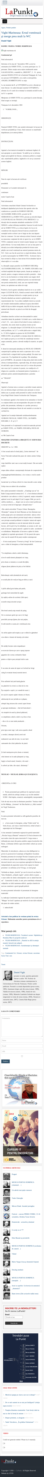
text (11, 956)
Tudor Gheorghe (17, 1198)
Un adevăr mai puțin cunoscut (22, 1190)
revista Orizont (28, 953)
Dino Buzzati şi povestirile (20, 1238)
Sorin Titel (5, 956)
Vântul (14, 1254)
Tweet (3, 964)
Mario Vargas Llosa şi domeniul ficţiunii (25, 1262)
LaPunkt (19, 1470)
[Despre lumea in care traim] (22, 12)
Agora (3, 28)
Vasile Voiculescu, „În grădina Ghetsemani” (19, 1422)
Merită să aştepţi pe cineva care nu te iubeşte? (20, 1395)
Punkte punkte (11, 28)
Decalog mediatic (17, 1270)
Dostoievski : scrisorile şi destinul (23, 1222)
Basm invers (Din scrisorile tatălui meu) (25, 1294)
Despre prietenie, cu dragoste (15, 1418)
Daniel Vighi (6, 41)
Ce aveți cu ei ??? (17, 1230)
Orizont (19, 953)
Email (7, 1314)
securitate (36, 953)
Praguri (14, 1174)
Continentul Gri (10, 953)
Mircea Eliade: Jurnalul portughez (23, 1206)
